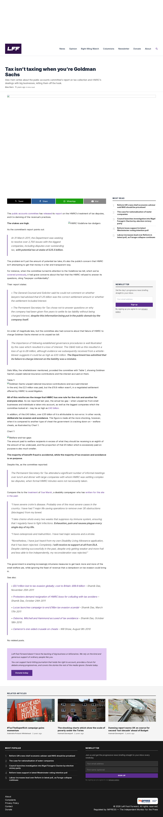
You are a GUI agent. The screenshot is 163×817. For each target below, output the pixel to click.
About (148, 48)
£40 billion (53, 408)
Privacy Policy (12, 803)
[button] (157, 48)
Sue (43, 492)
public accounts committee (25, 213)
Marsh (49, 492)
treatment (33, 492)
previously (21, 274)
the (11, 496)
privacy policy (114, 780)
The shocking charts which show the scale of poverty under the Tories (81, 729)
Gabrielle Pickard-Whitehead (19, 733)
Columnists (108, 48)
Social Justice (12, 64)
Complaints (10, 800)
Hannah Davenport (65, 733)
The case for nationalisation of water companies (134, 213)
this (98, 492)
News (62, 48)
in (8, 496)
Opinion (73, 48)
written (89, 492)
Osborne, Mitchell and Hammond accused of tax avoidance (45, 618)
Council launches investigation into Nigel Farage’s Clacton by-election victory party (136, 221)
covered (11, 274)
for (94, 492)
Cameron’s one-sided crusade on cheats (35, 629)
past (15, 496)
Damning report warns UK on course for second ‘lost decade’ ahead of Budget (129, 729)
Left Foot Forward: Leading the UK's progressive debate (13, 49)
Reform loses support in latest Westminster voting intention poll (132, 229)
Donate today (21, 673)
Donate (137, 48)
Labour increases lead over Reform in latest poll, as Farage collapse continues (136, 236)
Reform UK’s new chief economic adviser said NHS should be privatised (136, 206)
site (102, 492)
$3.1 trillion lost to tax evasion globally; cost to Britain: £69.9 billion (49, 585)
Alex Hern (9, 87)
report (58, 213)
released (47, 213)
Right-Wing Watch (90, 48)
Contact (9, 806)
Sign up (134, 305)
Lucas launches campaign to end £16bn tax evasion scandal (46, 607)
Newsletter (123, 48)
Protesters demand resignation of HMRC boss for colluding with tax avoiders (55, 596)
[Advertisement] (81, 21)
